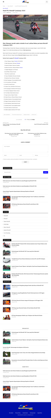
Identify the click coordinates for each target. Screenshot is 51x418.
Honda (16, 61)
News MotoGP (10, 6)
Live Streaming (7, 233)
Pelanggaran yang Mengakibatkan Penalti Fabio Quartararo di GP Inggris (28, 293)
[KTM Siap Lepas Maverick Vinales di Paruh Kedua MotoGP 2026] (6, 309)
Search (45, 172)
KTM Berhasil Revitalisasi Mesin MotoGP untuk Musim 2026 (25, 204)
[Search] (47, 2)
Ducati (21, 67)
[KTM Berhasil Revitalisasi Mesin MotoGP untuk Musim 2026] (6, 205)
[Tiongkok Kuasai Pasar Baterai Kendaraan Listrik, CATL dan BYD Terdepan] (6, 260)
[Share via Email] (33, 119)
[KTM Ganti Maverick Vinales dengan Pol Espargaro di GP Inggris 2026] (6, 302)
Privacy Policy (18, 412)
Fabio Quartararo (7, 114)
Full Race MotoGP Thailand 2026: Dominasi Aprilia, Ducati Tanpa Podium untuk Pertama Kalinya (29, 244)
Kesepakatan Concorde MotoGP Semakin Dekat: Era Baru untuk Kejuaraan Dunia (30, 360)
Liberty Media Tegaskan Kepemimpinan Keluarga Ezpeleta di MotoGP (18, 191)
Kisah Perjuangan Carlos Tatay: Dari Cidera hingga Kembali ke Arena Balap (28, 352)
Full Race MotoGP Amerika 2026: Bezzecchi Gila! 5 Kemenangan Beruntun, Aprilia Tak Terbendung (30, 274)
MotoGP (17, 58)
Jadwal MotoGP (7, 230)
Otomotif (6, 215)
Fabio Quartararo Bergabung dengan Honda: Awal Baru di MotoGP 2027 (28, 285)
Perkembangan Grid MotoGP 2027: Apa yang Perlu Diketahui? (25, 251)
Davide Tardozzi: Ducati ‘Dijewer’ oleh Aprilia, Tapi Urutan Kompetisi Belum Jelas (30, 266)
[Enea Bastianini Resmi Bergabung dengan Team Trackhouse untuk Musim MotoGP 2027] (6, 198)
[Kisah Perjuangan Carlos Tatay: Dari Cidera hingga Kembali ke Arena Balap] (6, 354)
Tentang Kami (32, 412)
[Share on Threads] (31, 119)
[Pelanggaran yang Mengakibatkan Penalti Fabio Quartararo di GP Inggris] (6, 294)
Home (4, 6)
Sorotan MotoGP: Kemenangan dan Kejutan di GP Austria (16, 347)
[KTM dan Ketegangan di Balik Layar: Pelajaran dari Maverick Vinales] (6, 317)
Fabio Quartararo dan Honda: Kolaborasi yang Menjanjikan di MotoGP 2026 (20, 186)
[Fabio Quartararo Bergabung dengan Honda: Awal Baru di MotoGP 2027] (6, 287)
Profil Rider (6, 224)
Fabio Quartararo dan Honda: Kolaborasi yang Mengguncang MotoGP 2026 (19, 180)
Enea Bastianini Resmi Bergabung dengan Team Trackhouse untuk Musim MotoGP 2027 (28, 197)
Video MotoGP (7, 221)
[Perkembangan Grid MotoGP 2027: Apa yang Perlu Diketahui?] (6, 253)
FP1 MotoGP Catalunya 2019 (17, 114)
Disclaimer (11, 412)
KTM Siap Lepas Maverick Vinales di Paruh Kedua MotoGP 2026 (26, 308)
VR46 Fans (9, 12)
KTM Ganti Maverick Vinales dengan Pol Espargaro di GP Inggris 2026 (27, 300)
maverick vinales (27, 114)
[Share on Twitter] (28, 119)
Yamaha (18, 63)
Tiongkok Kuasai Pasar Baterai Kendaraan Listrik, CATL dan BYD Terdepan (28, 258)
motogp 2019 (34, 114)
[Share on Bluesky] (32, 119)
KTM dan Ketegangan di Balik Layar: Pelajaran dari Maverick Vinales (27, 315)
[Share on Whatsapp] (29, 119)
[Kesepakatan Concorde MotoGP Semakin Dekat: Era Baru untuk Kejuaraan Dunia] (6, 361)
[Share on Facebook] (27, 119)
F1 (4, 235)
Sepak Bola (39, 412)
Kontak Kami (25, 412)
